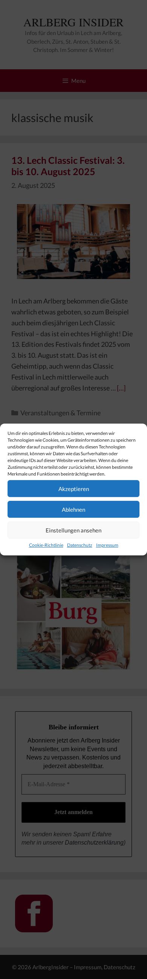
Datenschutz (79, 545)
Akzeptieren (73, 488)
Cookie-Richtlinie (46, 545)
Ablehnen (73, 509)
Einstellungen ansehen (73, 530)
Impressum (107, 545)
